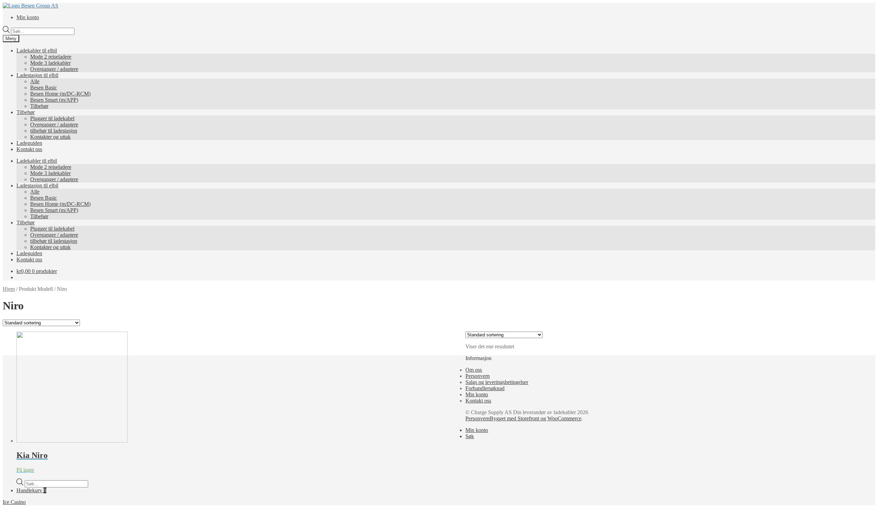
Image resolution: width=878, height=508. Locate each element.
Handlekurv (31, 490)
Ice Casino (14, 502)
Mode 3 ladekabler (50, 63)
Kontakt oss (29, 149)
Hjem (9, 289)
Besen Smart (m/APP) (54, 100)
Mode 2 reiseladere (50, 57)
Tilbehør (39, 106)
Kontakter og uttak (50, 137)
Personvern (477, 376)
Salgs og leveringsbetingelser (496, 382)
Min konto (27, 17)
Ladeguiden (29, 143)
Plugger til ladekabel (52, 118)
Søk (469, 436)
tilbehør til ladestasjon (53, 131)
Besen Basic (43, 87)
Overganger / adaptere (54, 69)
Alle (34, 81)
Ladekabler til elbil (36, 50)
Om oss (473, 370)
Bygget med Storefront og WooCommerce (535, 418)
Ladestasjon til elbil (37, 75)
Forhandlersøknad (485, 388)
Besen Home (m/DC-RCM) (60, 94)
